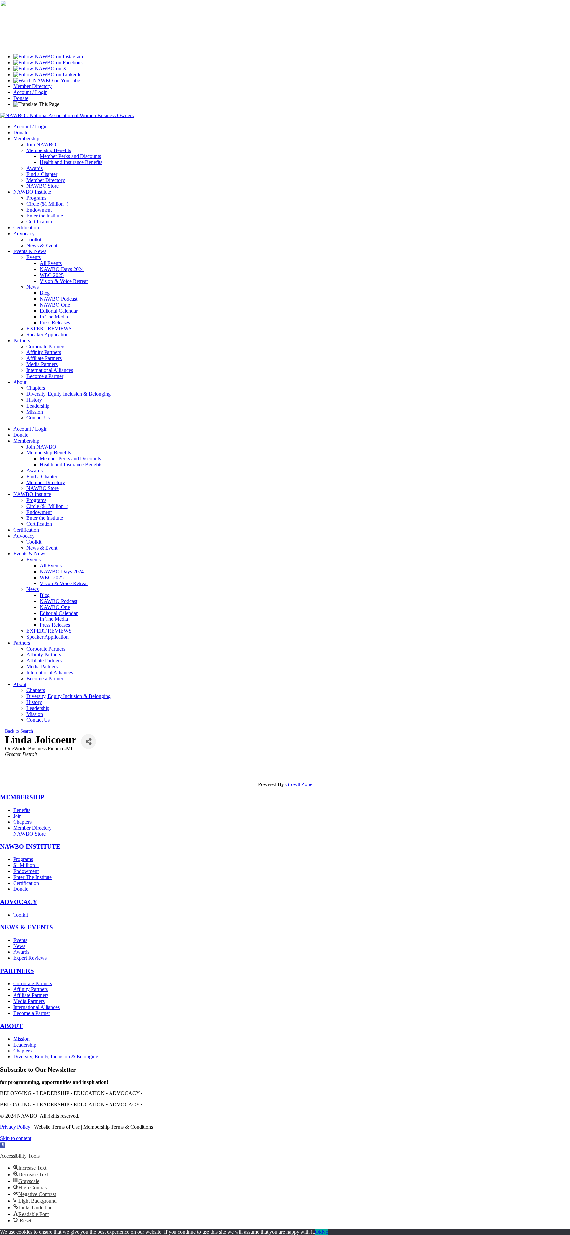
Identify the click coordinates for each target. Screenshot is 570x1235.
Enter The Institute (32, 877)
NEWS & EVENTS (26, 927)
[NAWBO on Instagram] (48, 56)
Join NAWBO (41, 144)
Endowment (39, 210)
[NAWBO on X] (40, 68)
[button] (2, 1145)
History (34, 400)
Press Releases (55, 322)
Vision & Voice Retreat (64, 281)
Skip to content (15, 1138)
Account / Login (30, 92)
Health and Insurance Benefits (71, 162)
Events (33, 257)
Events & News (29, 251)
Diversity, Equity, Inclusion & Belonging (55, 1056)
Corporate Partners (45, 346)
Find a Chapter (41, 174)
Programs (36, 198)
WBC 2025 (52, 275)
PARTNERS (17, 970)
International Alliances (49, 370)
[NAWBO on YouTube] (46, 80)
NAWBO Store (42, 186)
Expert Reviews (30, 958)
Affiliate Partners (44, 358)
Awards (34, 168)
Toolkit (33, 239)
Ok (318, 1232)
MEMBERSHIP (22, 797)
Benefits (21, 810)
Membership (26, 138)
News (32, 287)
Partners (21, 340)
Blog (45, 293)
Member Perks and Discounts (70, 156)
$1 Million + (26, 865)
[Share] (88, 741)
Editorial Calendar (59, 311)
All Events (51, 263)
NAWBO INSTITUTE (30, 846)
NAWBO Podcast (58, 299)
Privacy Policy (15, 1127)
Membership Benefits (48, 150)
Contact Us (38, 417)
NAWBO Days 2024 (62, 269)
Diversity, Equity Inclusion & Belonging (68, 394)
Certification (39, 221)
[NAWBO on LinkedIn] (47, 74)
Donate (20, 98)
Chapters (35, 388)
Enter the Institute (44, 215)
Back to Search (19, 731)
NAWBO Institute (32, 192)
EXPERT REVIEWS (49, 328)
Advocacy (24, 233)
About (19, 382)
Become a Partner (44, 376)
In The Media (54, 316)
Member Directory (32, 86)
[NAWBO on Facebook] (48, 62)
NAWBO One (55, 305)
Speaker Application (47, 334)
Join (17, 816)
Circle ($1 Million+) (47, 204)
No (325, 1232)
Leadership (37, 406)
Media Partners (42, 364)
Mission (34, 412)
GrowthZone (298, 784)
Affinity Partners (43, 352)
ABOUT (11, 1025)
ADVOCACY (18, 901)
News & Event (41, 245)
